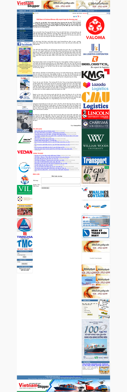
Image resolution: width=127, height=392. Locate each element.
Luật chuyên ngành (24, 34)
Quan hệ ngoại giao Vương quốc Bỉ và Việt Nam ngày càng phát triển (53, 149)
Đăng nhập (36, 13)
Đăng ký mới (25, 108)
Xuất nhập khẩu (23, 21)
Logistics (21, 23)
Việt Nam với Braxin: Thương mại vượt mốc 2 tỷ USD (49, 160)
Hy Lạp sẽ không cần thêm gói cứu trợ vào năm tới (49, 166)
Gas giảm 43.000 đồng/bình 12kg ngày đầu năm (48, 161)
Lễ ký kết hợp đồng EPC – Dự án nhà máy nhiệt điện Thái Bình (52, 169)
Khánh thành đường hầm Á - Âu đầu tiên (46, 140)
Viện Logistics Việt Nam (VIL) (66, 376)
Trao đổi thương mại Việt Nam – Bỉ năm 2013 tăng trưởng (50, 134)
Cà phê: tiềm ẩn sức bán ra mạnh (44, 165)
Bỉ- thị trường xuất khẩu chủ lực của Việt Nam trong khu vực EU (52, 142)
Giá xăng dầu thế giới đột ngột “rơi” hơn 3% (47, 158)
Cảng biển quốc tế (23, 38)
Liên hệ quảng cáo (78, 376)
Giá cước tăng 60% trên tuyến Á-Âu (44, 138)
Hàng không (22, 15)
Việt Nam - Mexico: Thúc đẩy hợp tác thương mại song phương (52, 157)
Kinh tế (21, 24)
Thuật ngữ (22, 32)
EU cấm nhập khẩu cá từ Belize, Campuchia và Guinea (50, 132)
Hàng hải (22, 17)
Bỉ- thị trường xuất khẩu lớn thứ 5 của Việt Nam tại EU (50, 147)
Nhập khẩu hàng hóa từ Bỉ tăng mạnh (45, 131)
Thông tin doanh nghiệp (25, 26)
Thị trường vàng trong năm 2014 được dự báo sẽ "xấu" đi (50, 168)
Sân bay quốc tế (23, 36)
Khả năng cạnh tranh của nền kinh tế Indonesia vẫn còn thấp (51, 163)
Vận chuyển (22, 19)
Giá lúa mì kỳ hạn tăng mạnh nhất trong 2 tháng (47, 155)
